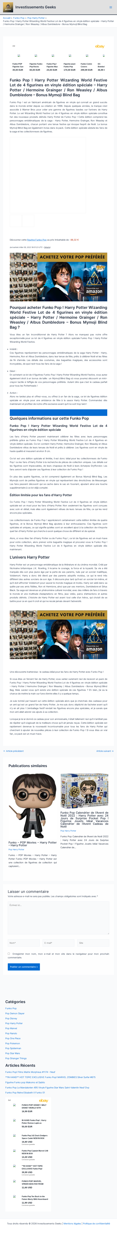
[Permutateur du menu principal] (111, 7)
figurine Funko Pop (37, 239)
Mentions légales (72, 1223)
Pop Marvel (11, 1028)
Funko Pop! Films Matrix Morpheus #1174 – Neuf (30, 1072)
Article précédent (13, 751)
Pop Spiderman (13, 1048)
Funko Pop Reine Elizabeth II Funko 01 (25, 1092)
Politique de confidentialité (96, 1223)
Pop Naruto (11, 1033)
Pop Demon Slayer (14, 1013)
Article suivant (105, 751)
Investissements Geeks (35, 7)
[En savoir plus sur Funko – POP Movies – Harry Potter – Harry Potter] (33, 806)
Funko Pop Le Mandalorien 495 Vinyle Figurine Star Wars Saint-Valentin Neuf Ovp (47, 1087)
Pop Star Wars (12, 1053)
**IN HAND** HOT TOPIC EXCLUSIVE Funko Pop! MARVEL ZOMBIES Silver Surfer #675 (50, 1077)
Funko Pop (11, 1008)
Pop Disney (11, 1018)
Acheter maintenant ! (25, 412)
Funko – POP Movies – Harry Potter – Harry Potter (33, 844)
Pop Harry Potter (16, 849)
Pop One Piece (12, 1038)
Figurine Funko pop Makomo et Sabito (25, 1082)
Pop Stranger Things (16, 1058)
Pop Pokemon (12, 1043)
